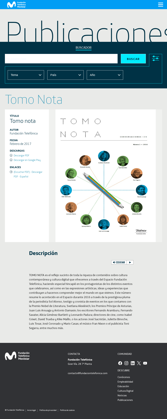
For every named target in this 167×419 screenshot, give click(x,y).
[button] (122, 262)
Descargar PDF (21, 155)
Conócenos (124, 377)
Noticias (122, 395)
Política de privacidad (47, 410)
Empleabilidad (125, 381)
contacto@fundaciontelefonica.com (87, 373)
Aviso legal (31, 410)
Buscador (83, 47)
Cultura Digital (125, 390)
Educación (123, 386)
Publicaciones (125, 400)
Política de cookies (67, 410)
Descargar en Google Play (27, 160)
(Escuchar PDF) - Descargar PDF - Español (28, 174)
